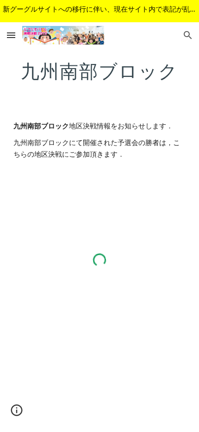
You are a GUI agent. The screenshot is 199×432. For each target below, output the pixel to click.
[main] (100, 71)
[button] (11, 35)
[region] (99, 11)
